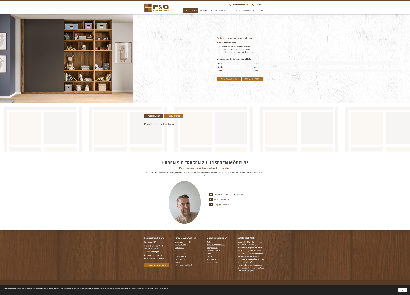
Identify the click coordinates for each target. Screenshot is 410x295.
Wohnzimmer (180, 259)
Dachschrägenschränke (216, 245)
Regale (209, 256)
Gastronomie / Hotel (183, 265)
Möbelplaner (153, 116)
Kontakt (260, 10)
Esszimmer (179, 247)
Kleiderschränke (213, 250)
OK (403, 290)
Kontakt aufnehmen (156, 265)
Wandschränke (213, 262)
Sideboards (211, 259)
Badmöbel (211, 242)
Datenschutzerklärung (161, 288)
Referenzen (248, 10)
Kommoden (211, 253)
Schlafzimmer (181, 256)
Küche (177, 250)
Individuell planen (229, 79)
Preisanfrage (174, 116)
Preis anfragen (252, 79)
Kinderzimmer (181, 253)
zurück (272, 79)
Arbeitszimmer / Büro (184, 242)
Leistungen (235, 10)
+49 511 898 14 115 (238, 5)
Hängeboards (212, 247)
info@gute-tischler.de (256, 5)
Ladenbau (179, 262)
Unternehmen (221, 10)
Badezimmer (180, 245)
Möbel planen (190, 10)
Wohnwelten (206, 10)
